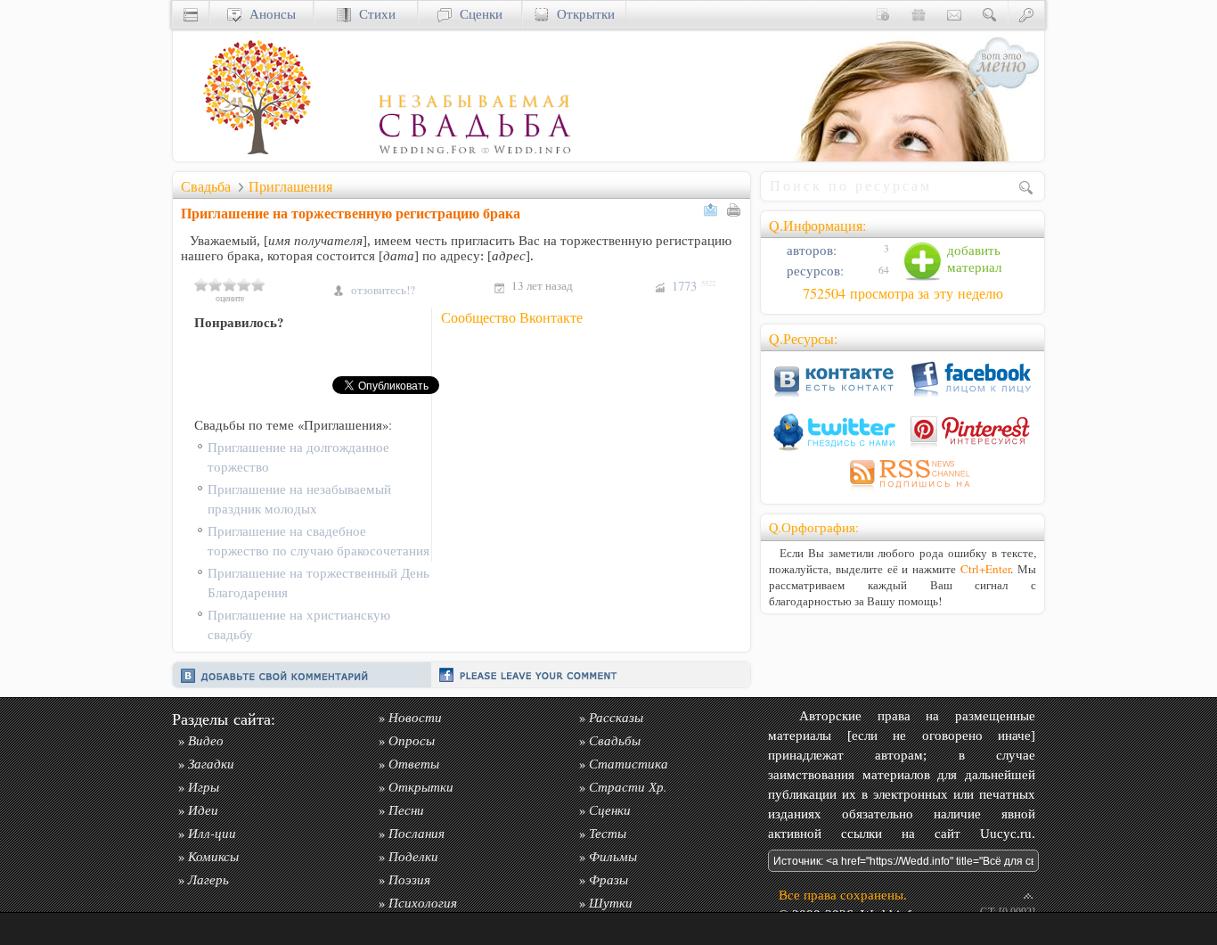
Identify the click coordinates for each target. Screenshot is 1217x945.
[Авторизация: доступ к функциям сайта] (1026, 13)
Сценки (477, 13)
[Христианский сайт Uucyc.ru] (191, 13)
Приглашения (290, 186)
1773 (693, 285)
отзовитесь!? (383, 290)
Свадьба (206, 186)
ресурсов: (813, 270)
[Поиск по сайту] (990, 13)
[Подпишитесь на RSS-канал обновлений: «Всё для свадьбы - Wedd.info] (902, 490)
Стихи (373, 13)
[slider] (229, 284)
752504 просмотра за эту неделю (903, 293)
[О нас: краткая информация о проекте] (883, 13)
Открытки (582, 13)
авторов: (810, 250)
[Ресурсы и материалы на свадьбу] (373, 156)
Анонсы (268, 13)
